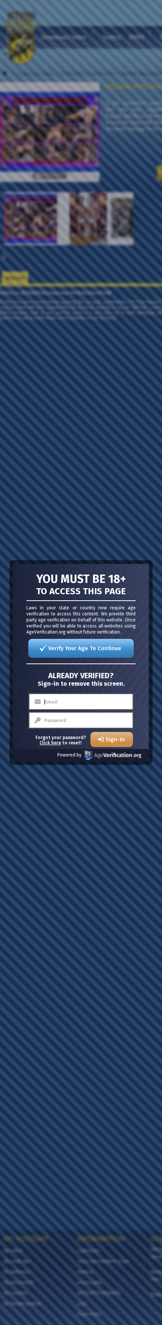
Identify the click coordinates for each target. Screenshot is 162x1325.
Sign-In (115, 739)
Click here (50, 743)
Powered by (69, 755)
